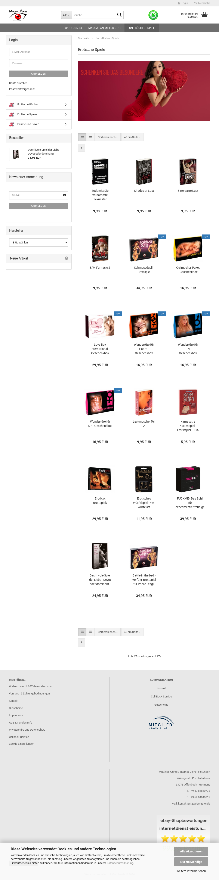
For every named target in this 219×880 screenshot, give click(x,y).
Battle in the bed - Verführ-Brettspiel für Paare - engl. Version (144, 580)
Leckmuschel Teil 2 (144, 423)
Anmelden (38, 73)
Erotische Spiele (27, 114)
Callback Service (19, 736)
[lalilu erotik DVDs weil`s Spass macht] (32, 15)
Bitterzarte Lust (188, 190)
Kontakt (13, 700)
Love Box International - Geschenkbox (100, 349)
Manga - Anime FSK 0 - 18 (104, 27)
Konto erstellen (18, 83)
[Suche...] (119, 15)
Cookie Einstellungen (21, 743)
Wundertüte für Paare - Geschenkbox (144, 349)
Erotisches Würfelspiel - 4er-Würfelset (144, 503)
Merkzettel (203, 3)
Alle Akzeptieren (191, 851)
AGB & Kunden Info (20, 722)
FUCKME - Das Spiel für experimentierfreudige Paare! (190, 503)
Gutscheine (16, 708)
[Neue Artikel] (66, 258)
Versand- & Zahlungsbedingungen (29, 693)
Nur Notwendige (191, 862)
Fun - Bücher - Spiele (142, 27)
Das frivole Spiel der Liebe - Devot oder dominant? (100, 580)
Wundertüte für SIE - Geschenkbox (100, 423)
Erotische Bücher (27, 104)
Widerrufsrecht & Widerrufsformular (30, 686)
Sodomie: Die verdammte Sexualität (100, 195)
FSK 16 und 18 (73, 27)
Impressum (16, 715)
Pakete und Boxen (28, 124)
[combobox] (108, 137)
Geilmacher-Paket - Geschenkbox (188, 270)
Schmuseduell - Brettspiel (144, 270)
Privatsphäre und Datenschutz (27, 729)
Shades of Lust (144, 190)
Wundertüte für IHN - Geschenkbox (188, 349)
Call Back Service (161, 696)
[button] (82, 137)
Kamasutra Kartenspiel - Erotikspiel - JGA (188, 426)
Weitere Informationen (191, 871)
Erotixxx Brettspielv (100, 500)
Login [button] (184, 3)
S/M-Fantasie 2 (100, 267)
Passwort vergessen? (22, 89)
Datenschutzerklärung (120, 863)
